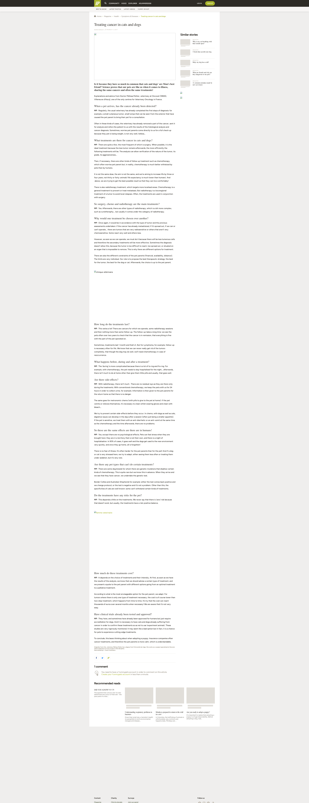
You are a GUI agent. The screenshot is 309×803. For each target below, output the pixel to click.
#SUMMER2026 (145, 3)
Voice (123, 3)
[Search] (105, 3)
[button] (96, 658)
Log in (199, 3)
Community (114, 3)
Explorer (132, 3)
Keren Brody (99, 30)
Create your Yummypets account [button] (115, 674)
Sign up (210, 3)
